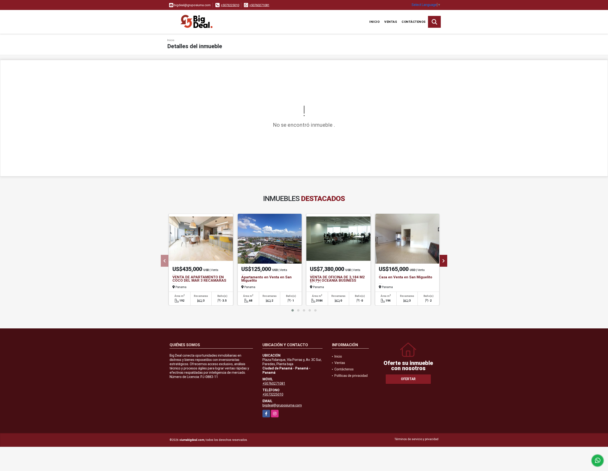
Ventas (390, 21)
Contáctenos (414, 21)
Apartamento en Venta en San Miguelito (266, 279)
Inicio (374, 21)
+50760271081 (259, 5)
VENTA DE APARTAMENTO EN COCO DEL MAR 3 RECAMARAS (199, 279)
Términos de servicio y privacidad (416, 439)
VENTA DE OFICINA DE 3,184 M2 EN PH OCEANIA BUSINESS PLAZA (337, 280)
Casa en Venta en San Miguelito (405, 277)
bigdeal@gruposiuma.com (282, 405)
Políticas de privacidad (351, 376)
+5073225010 (230, 5)
